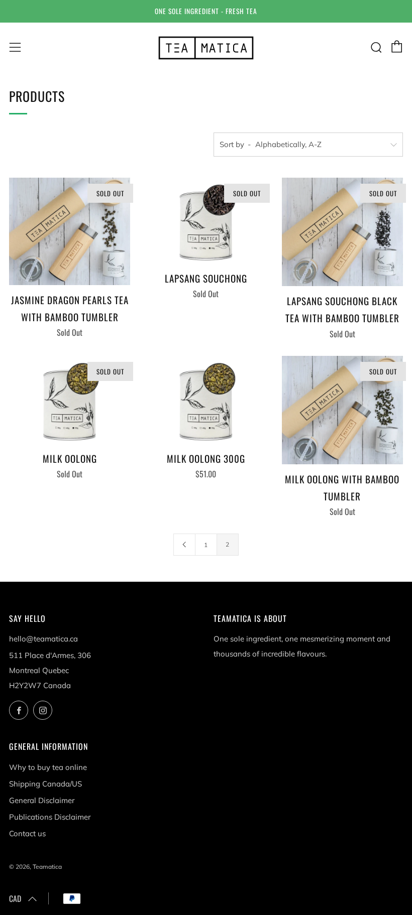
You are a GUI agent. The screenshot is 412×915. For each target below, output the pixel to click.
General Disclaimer (41, 800)
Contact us (27, 833)
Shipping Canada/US (45, 784)
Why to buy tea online (48, 767)
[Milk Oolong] (69, 400)
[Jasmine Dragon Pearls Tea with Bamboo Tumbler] (69, 231)
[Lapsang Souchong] (205, 221)
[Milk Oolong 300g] (205, 400)
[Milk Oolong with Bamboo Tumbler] (342, 410)
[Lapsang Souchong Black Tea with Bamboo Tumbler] (342, 232)
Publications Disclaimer (49, 817)
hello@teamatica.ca (43, 638)
